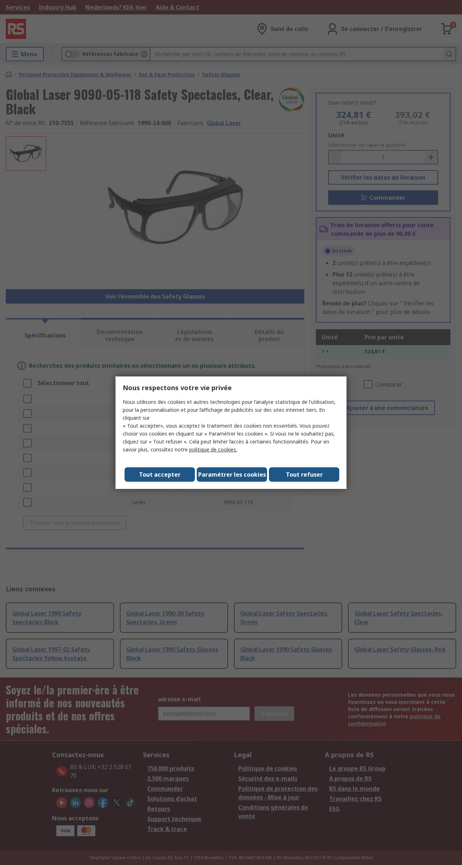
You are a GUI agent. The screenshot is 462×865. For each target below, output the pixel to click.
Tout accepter (159, 474)
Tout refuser (304, 474)
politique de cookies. (213, 449)
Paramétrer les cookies (232, 474)
